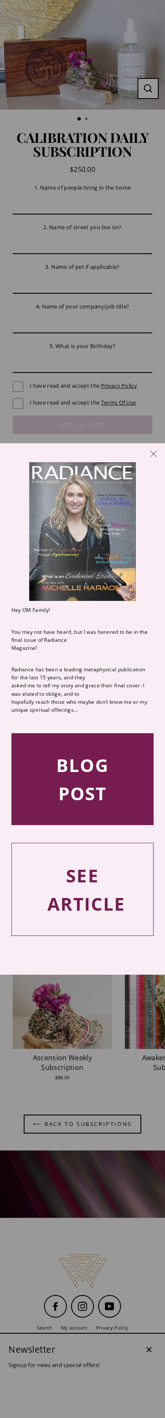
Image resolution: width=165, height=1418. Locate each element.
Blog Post (82, 779)
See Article (86, 889)
